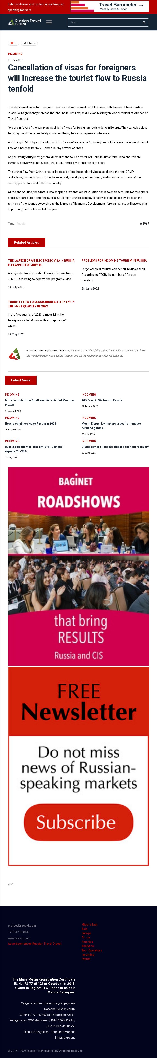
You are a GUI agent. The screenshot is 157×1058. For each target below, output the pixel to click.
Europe (86, 933)
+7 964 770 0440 (18, 932)
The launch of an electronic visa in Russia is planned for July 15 (41, 263)
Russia (21, 223)
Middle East (89, 924)
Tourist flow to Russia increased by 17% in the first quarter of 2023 (41, 304)
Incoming (15, 53)
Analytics (88, 946)
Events (86, 959)
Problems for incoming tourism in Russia (114, 260)
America (87, 941)
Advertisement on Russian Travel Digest (34, 943)
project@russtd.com (22, 925)
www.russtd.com (19, 938)
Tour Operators (92, 950)
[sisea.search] (144, 22)
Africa (86, 937)
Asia (84, 929)
